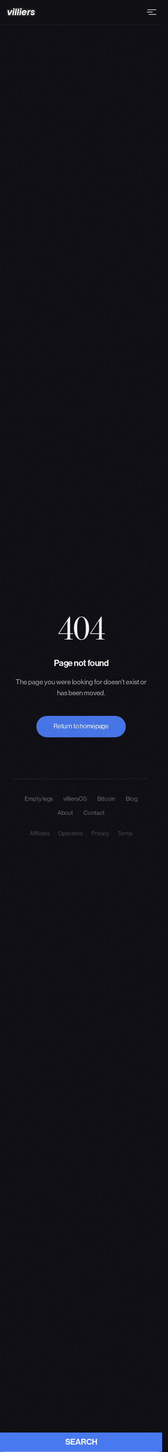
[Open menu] (152, 12)
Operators (70, 833)
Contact (94, 812)
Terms (125, 833)
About (65, 812)
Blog (132, 798)
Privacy (100, 833)
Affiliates (40, 833)
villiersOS (75, 798)
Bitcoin (106, 798)
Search (81, 1442)
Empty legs (39, 798)
